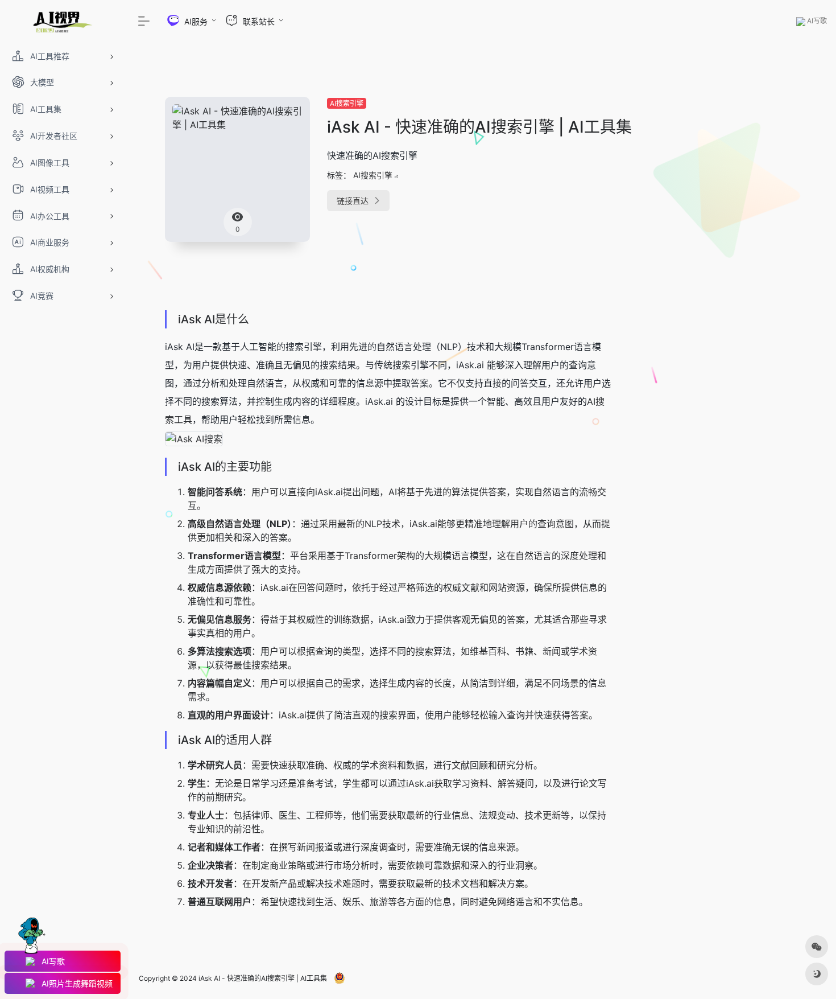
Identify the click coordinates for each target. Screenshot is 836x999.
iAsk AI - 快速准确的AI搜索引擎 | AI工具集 (262, 978)
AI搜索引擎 (346, 103)
